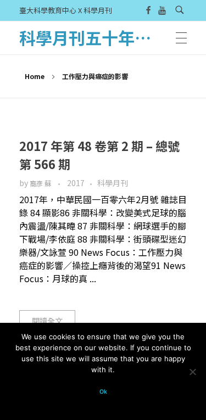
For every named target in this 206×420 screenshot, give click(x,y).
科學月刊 (112, 182)
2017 (76, 182)
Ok (103, 391)
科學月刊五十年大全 (93, 37)
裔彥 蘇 (41, 183)
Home (34, 76)
